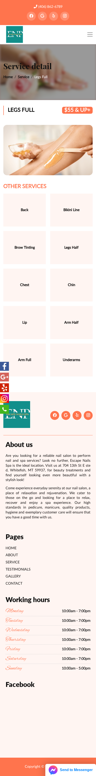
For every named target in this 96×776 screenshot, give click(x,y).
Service (23, 77)
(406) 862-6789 (50, 7)
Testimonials (18, 569)
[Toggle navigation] (90, 34)
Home (8, 77)
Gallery (13, 576)
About (12, 555)
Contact (14, 583)
